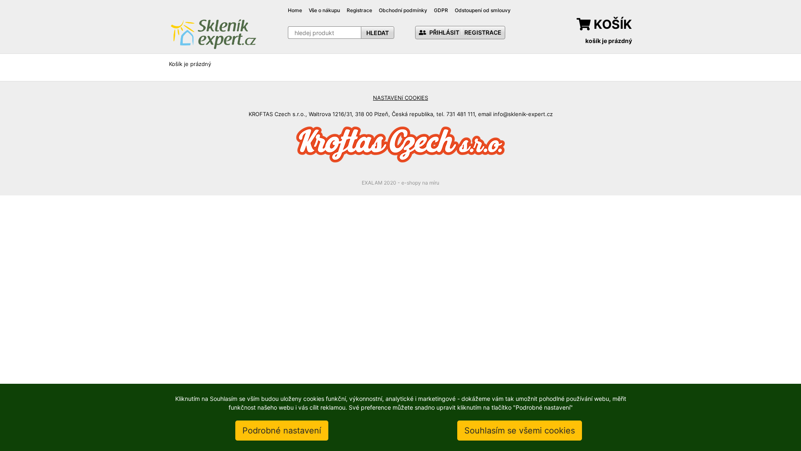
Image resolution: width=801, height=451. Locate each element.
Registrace (359, 10)
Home (295, 10)
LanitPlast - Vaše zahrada (213, 33)
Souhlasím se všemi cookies (519, 431)
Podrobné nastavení (281, 431)
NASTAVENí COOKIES (400, 97)
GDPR (441, 10)
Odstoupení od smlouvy (483, 10)
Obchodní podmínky (403, 10)
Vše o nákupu (324, 10)
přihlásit (443, 32)
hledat (377, 32)
